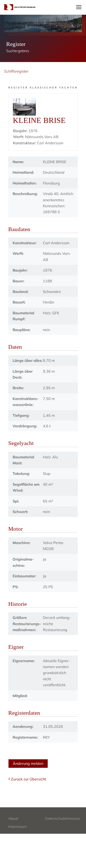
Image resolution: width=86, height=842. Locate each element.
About (13, 818)
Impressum (17, 826)
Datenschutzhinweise (63, 818)
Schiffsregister (16, 71)
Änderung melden (28, 763)
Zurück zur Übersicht (28, 779)
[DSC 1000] (43, 107)
